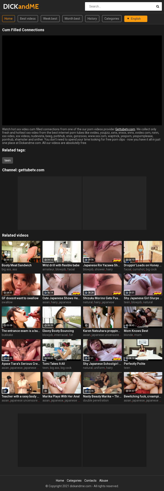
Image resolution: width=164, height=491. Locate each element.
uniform (99, 367)
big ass (6, 269)
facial (71, 269)
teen (7, 160)
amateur (48, 269)
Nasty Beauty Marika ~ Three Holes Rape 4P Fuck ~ (102, 396)
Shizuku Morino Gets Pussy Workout (102, 298)
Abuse (103, 480)
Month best (72, 18)
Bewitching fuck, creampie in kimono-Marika (143, 396)
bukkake (7, 335)
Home (8, 18)
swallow (7, 302)
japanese (65, 302)
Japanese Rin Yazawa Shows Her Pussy (102, 265)
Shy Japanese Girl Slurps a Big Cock (143, 298)
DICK (14, 6)
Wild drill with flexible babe (60, 265)
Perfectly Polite (134, 363)
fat (71, 335)
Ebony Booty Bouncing (58, 331)
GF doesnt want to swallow (20, 298)
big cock (151, 269)
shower (100, 269)
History (92, 18)
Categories (111, 18)
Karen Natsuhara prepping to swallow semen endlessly (102, 331)
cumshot (139, 269)
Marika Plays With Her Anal (61, 396)
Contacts (90, 480)
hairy (109, 269)
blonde (128, 335)
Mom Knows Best (136, 331)
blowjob (61, 269)
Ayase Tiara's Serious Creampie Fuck (21, 363)
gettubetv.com (31, 170)
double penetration (96, 400)
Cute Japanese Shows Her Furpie (61, 298)
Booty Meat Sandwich (17, 265)
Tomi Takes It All (53, 363)
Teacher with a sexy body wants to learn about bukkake (21, 396)
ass (14, 269)
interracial (61, 335)
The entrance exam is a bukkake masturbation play (21, 331)
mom (138, 335)
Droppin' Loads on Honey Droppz (143, 265)
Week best (50, 18)
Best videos (28, 18)
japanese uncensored (106, 335)
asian (46, 302)
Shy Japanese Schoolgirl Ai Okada (102, 363)
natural (88, 302)
